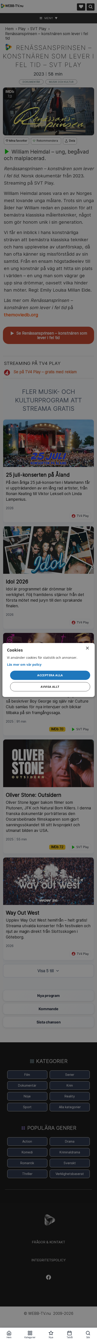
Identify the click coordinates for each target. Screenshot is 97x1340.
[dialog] (48, 670)
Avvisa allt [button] (50, 687)
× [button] (87, 648)
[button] (50, 675)
